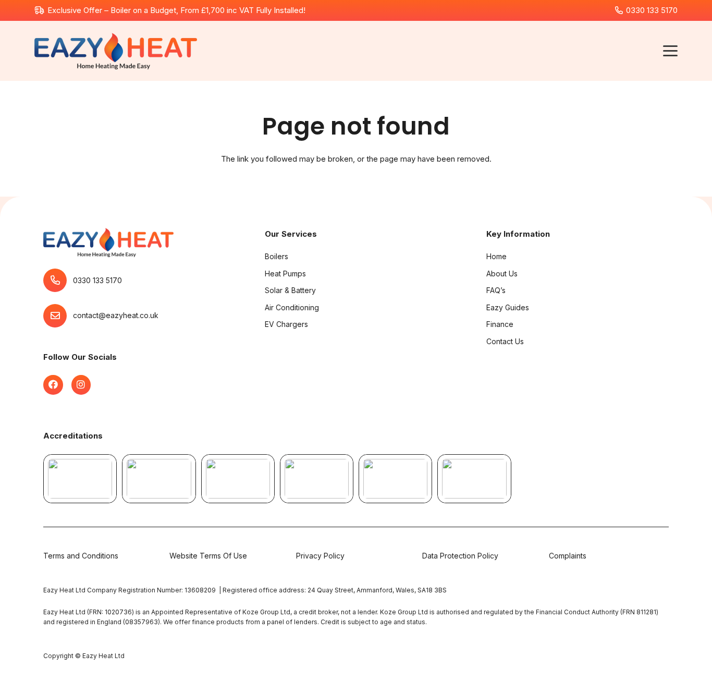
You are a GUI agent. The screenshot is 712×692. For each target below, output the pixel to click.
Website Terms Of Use (208, 555)
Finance (499, 324)
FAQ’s (496, 290)
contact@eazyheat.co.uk (115, 315)
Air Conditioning (292, 307)
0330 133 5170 (97, 280)
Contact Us (505, 341)
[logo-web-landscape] (115, 51)
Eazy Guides (507, 307)
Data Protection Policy (460, 555)
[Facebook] (53, 385)
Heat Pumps (285, 273)
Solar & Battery (290, 290)
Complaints (567, 555)
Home (496, 256)
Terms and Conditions (80, 555)
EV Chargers (286, 324)
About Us (502, 273)
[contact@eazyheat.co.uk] (58, 315)
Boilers (276, 256)
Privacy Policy (320, 555)
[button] (670, 51)
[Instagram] (81, 385)
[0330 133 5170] (58, 281)
